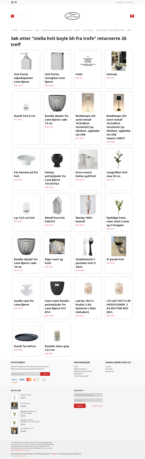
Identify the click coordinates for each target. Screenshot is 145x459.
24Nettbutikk (22, 456)
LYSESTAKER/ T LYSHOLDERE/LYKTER (110, 30)
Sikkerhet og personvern (83, 371)
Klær (37, 30)
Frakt (76, 367)
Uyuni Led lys (88, 30)
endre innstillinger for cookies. (20, 450)
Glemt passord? (97, 406)
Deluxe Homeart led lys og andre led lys (57, 30)
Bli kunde (109, 369)
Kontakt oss (110, 371)
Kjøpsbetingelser (80, 369)
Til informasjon (27, 30)
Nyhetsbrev (78, 374)
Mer (128, 30)
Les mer (47, 448)
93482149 (54, 454)
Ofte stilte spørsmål (81, 376)
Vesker (77, 30)
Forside (15, 30)
